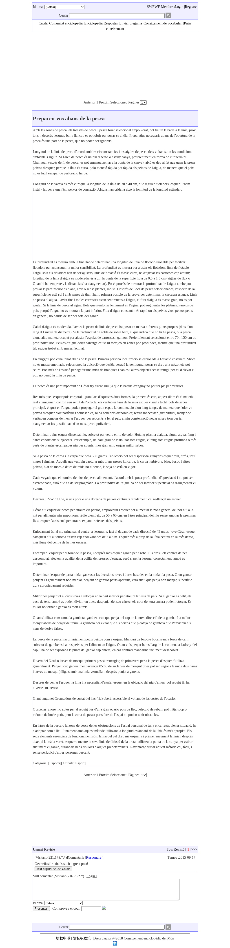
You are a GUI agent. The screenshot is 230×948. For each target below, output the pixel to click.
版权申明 (63, 938)
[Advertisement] (115, 66)
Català (44, 23)
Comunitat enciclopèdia (66, 23)
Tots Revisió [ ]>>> (182, 849)
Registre (191, 7)
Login (179, 7)
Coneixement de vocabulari (163, 23)
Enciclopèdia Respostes (101, 23)
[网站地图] (115, 944)
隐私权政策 (82, 938)
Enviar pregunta (131, 23)
